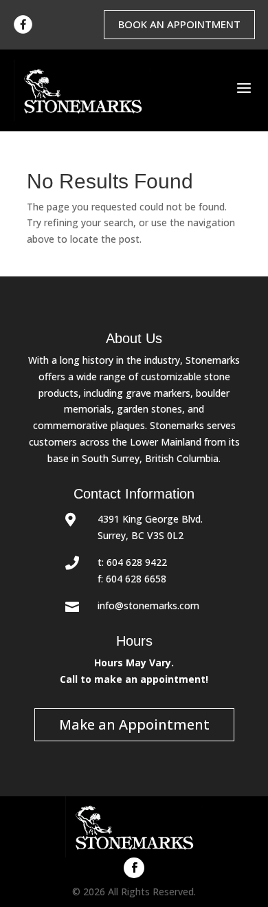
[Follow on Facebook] (134, 867)
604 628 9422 (137, 562)
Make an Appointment (134, 724)
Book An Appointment (179, 24)
